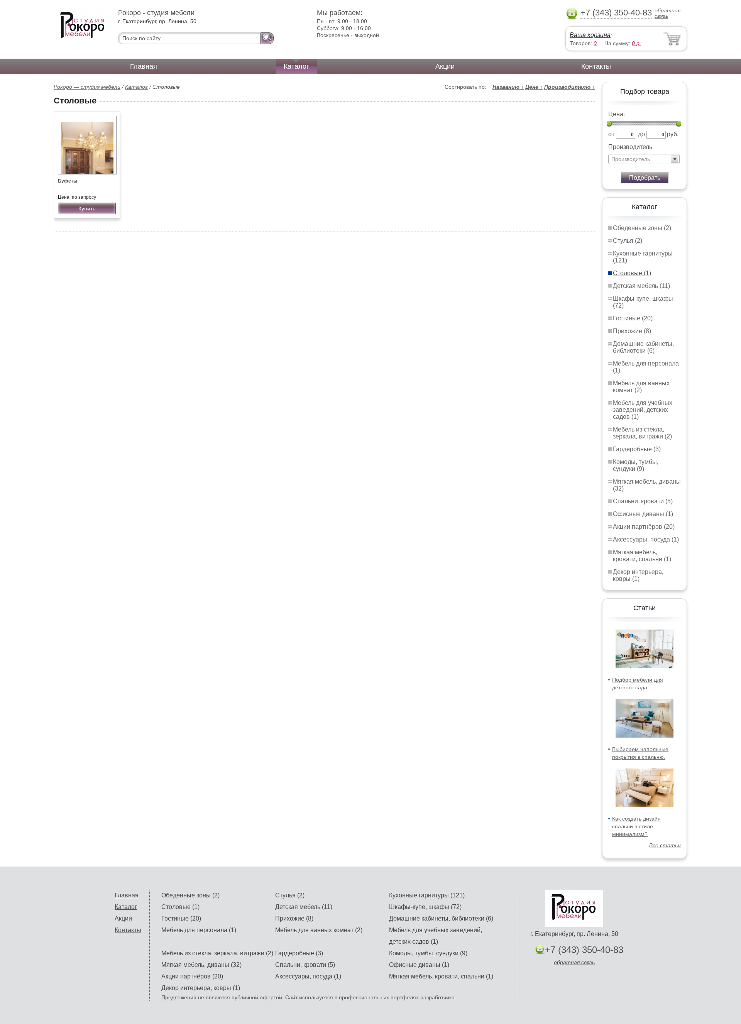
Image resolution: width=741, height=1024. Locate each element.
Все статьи (665, 845)
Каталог (296, 66)
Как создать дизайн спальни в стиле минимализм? (636, 826)
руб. (672, 134)
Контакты (596, 66)
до (641, 134)
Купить (86, 208)
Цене (534, 87)
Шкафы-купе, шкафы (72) (425, 907)
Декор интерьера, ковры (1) (638, 575)
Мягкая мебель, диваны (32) (201, 964)
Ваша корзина (590, 35)
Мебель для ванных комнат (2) (641, 386)
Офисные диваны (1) (643, 514)
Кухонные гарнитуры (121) (427, 895)
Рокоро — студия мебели (87, 87)
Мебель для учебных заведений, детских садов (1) (642, 409)
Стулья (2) (627, 240)
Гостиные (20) (633, 318)
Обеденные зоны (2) (642, 228)
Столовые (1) (632, 273)
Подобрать (644, 177)
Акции (445, 66)
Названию (508, 87)
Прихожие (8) (632, 331)
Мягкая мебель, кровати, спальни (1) (642, 555)
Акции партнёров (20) (644, 526)
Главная (143, 66)
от (611, 134)
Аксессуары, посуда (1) (646, 539)
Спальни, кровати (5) (643, 501)
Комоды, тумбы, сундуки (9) (635, 465)
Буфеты (67, 181)
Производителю (569, 87)
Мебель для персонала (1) (198, 930)
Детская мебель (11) (641, 286)
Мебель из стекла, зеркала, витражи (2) (642, 433)
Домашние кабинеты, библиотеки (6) (643, 347)
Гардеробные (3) (637, 449)
